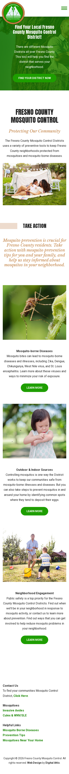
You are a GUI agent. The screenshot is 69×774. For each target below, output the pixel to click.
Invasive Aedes (13, 710)
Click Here (20, 696)
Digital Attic (52, 762)
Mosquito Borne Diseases (21, 730)
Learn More (34, 387)
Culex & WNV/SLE (15, 715)
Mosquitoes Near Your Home (23, 740)
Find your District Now (34, 78)
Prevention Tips (14, 735)
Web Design (34, 762)
